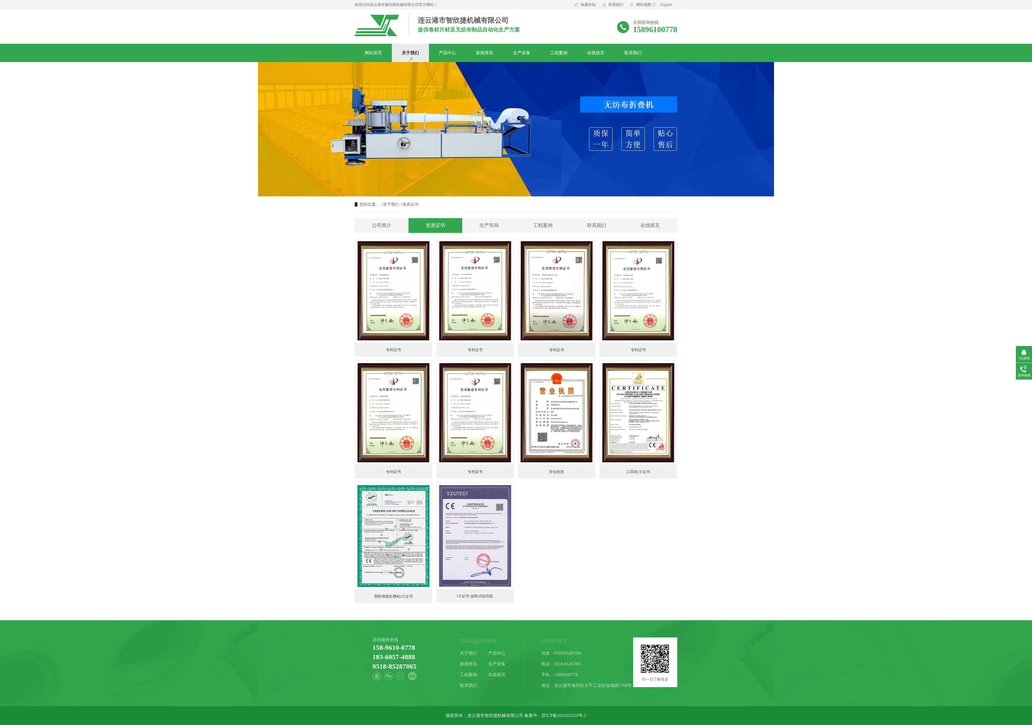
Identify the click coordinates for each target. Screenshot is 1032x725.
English (666, 5)
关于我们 (410, 53)
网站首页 (373, 53)
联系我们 (616, 5)
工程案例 (558, 53)
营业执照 (556, 472)
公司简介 (381, 225)
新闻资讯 (484, 53)
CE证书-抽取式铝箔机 (475, 596)
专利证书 (393, 350)
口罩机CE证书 (638, 472)
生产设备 (521, 53)
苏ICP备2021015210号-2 (564, 715)
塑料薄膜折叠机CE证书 (393, 596)
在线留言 (595, 53)
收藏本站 (588, 5)
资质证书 (410, 204)
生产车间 (489, 225)
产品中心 (447, 53)
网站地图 (643, 5)
